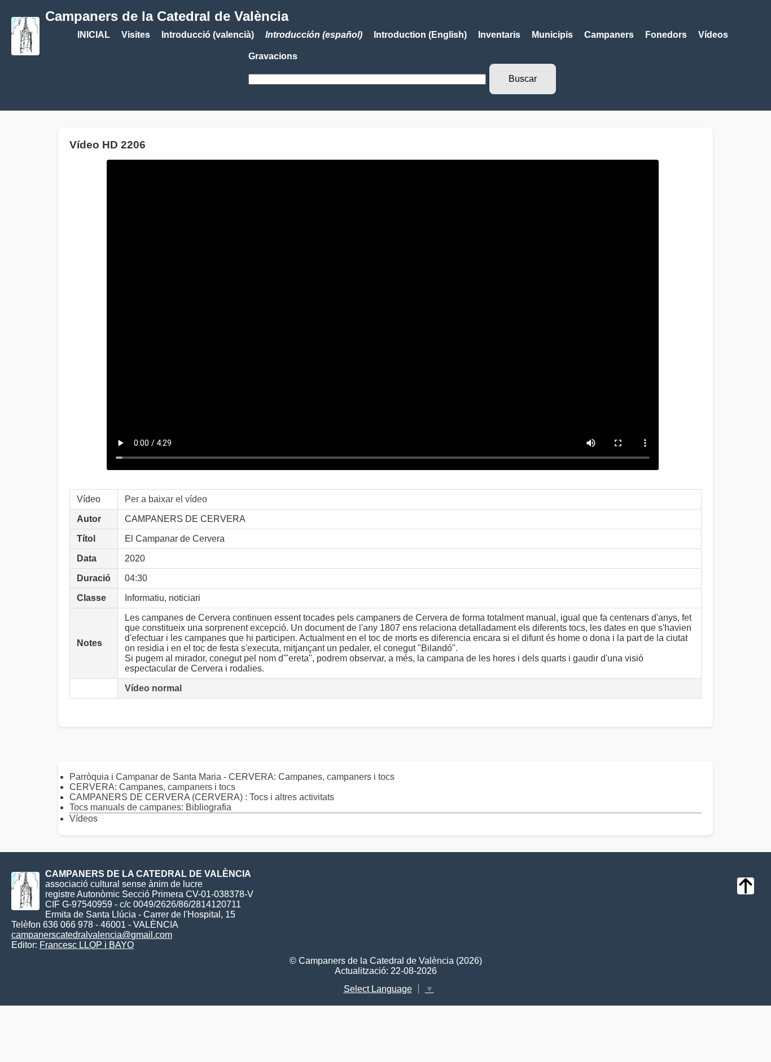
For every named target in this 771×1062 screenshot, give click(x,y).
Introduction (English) (420, 35)
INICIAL (93, 35)
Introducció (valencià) (207, 35)
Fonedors (666, 35)
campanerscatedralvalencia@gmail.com (91, 935)
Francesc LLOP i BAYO (87, 945)
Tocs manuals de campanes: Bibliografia (150, 807)
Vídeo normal (153, 688)
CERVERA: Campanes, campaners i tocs (152, 787)
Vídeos (713, 35)
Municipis (552, 35)
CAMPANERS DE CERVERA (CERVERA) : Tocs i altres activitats (201, 797)
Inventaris (499, 35)
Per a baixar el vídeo (166, 499)
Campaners (609, 35)
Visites (135, 35)
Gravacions (272, 56)
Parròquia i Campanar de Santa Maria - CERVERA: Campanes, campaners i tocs (232, 777)
